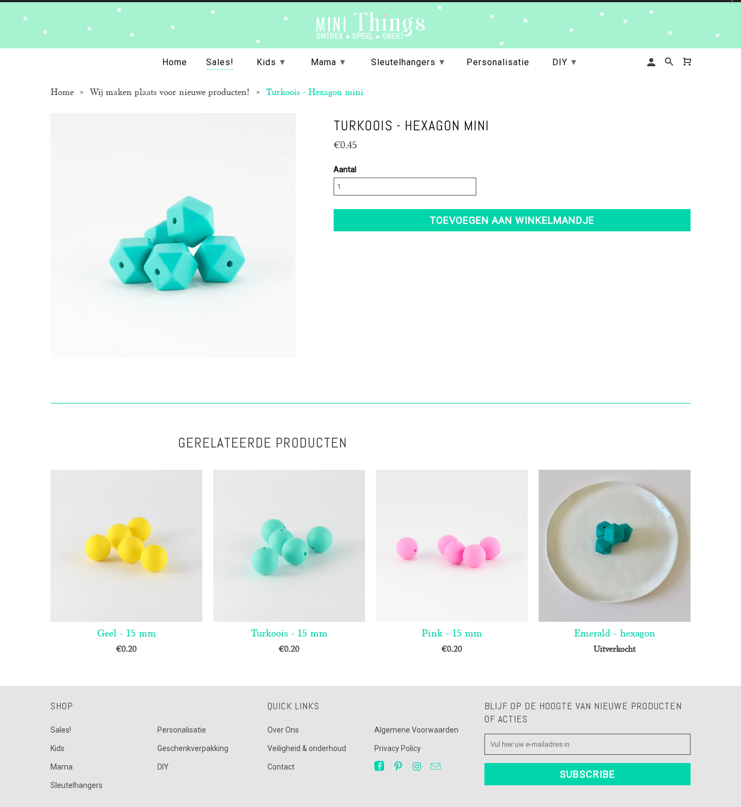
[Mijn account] (652, 62)
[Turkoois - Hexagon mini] (173, 235)
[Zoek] (670, 62)
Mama (61, 766)
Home (174, 62)
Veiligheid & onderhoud (306, 748)
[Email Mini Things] (437, 766)
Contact (281, 766)
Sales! (60, 730)
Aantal (345, 169)
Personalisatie (181, 730)
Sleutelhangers (76, 785)
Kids (57, 748)
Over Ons (283, 730)
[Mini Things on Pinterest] (399, 766)
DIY (163, 766)
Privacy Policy (397, 748)
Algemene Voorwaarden (416, 730)
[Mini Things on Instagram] (418, 766)
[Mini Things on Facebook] (380, 766)
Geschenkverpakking (192, 748)
